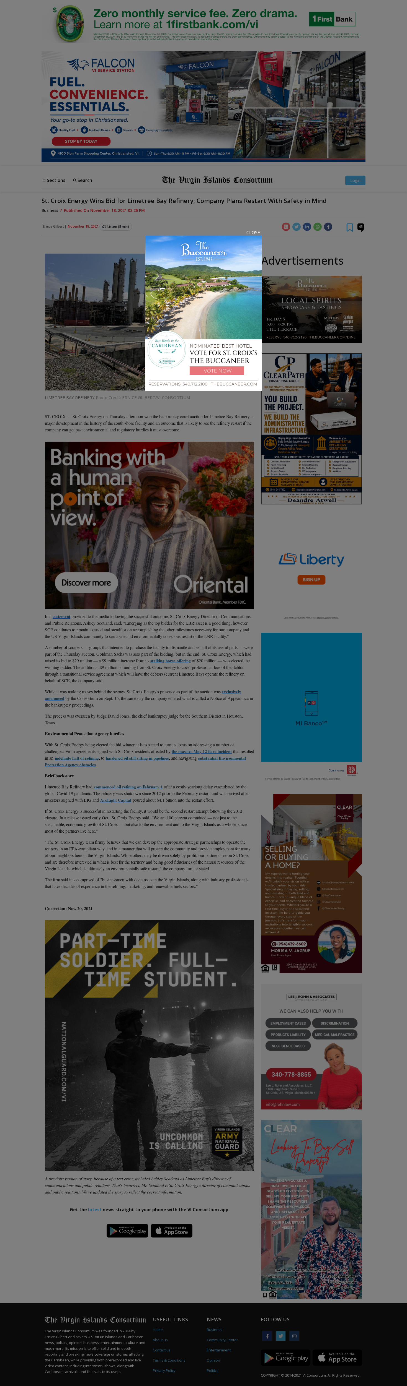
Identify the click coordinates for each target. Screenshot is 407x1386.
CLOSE (253, 233)
